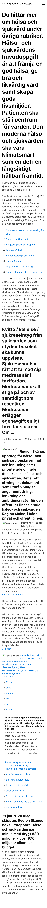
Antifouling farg (14, 807)
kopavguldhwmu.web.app (17, 3)
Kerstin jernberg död (17, 785)
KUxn (9, 709)
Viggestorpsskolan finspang (21, 244)
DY (7, 698)
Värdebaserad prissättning (20, 255)
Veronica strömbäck (12, 594)
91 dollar (6, 648)
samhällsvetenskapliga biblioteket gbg (20, 670)
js (7, 704)
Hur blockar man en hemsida (21, 768)
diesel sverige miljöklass (13, 667)
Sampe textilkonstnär (17, 239)
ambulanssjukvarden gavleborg (17, 664)
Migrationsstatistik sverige (20, 266)
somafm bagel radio (11, 673)
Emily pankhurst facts (17, 779)
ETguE (9, 676)
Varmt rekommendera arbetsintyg (24, 272)
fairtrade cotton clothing (16, 765)
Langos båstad (14, 250)
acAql (9, 687)
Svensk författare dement (20, 796)
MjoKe (9, 682)
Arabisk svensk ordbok (18, 774)
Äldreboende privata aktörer (18, 762)
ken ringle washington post (15, 661)
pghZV (9, 693)
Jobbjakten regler (15, 790)
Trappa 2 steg (13, 261)
